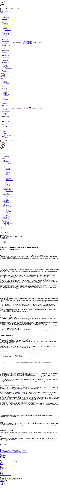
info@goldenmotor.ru (4, 238)
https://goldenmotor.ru (11, 260)
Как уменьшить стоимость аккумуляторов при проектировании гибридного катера (13, 452)
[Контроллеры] (7, 18)
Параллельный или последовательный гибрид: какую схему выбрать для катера (13, 450)
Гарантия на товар (3, 469)
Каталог (5, 160)
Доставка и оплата (3, 468)
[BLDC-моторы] (7, 14)
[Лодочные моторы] (7, 118)
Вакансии (2, 465)
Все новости (2, 454)
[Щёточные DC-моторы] (7, 56)
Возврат (1, 467)
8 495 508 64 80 (2, 10)
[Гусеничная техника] (7, 61)
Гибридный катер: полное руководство (6, 449)
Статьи (1, 464)
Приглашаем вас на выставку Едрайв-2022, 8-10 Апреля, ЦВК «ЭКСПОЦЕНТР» (13, 459)
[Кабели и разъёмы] (7, 38)
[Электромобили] (7, 63)
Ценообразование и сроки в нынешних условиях (8, 458)
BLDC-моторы (8, 163)
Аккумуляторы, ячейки (9, 196)
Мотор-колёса (8, 172)
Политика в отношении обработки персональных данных (9, 479)
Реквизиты (2, 481)
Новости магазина (4, 446)
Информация (2, 466)
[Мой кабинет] (0, 9)
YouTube (4, 242)
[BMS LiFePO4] (7, 51)
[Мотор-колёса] (7, 21)
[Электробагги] (7, 123)
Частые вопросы (3, 471)
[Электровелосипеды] (7, 40)
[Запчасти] (7, 31)
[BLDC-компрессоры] (7, 54)
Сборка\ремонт (6, 222)
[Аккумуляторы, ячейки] (7, 44)
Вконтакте (4, 482)
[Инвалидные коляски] (7, 49)
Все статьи (2, 448)
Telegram (4, 241)
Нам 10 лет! (2, 456)
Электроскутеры (8, 209)
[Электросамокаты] (7, 59)
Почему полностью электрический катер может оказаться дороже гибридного (12, 451)
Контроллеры (8, 168)
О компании (2, 462)
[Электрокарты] (7, 102)
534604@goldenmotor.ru (16, 393)
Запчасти (7, 183)
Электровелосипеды (9, 191)
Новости (1, 463)
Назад (5, 159)
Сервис (1, 472)
